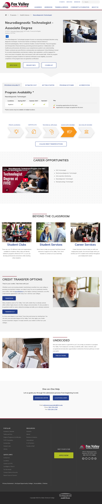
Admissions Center (41, 398)
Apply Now (63, 455)
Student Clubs (16, 244)
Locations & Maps (61, 398)
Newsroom (77, 1)
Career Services (85, 244)
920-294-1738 (52, 409)
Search (83, 2)
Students (62, 1)
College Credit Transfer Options (51, 144)
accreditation (19, 291)
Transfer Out (10, 311)
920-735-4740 (53, 407)
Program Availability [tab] (12, 85)
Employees (69, 1)
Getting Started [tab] (48, 85)
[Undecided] (25, 354)
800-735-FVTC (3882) (89, 455)
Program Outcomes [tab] (67, 85)
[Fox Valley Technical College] (15, 5)
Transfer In (9, 298)
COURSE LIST (49, 65)
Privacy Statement (8, 483)
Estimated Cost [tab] (31, 85)
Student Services (51, 244)
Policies (45, 483)
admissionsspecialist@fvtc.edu (53, 405)
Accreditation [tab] (84, 85)
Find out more (61, 355)
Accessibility (38, 483)
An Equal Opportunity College (24, 483)
